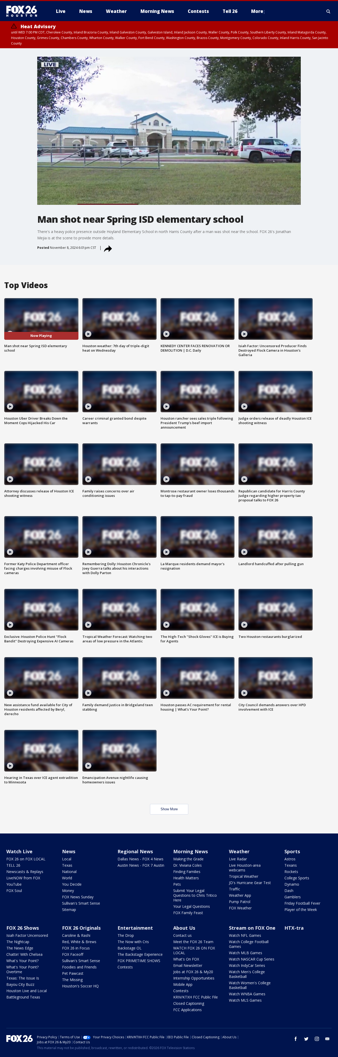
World (67, 877)
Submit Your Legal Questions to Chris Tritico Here (195, 895)
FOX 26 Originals (81, 928)
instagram (317, 1039)
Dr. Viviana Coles (187, 865)
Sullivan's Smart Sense (81, 903)
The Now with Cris (133, 941)
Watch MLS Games (245, 1000)
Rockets (291, 871)
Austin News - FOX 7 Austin (141, 865)
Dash (288, 890)
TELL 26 (13, 865)
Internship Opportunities (193, 978)
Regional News (135, 851)
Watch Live (19, 851)
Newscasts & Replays (24, 871)
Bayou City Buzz (20, 984)
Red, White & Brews (79, 941)
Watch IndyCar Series (247, 965)
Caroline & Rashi (76, 935)
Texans (290, 865)
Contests (125, 966)
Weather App (240, 895)
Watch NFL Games (245, 935)
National (69, 871)
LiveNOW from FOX (23, 877)
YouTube (14, 884)
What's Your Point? (22, 960)
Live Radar (238, 858)
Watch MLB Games (245, 952)
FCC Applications (187, 1009)
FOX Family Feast (188, 912)
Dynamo (291, 884)
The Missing (72, 979)
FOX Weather (240, 907)
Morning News (190, 851)
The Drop (126, 935)
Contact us (182, 935)
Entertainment (135, 928)
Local (66, 858)
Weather (239, 851)
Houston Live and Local (26, 990)
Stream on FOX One (252, 928)
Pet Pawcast (72, 973)
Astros (289, 858)
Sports (292, 851)
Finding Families (186, 871)
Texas (67, 865)
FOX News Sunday (77, 896)
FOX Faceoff (72, 954)
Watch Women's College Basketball (250, 985)
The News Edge (19, 948)
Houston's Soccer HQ (80, 985)
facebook (296, 1039)
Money (68, 890)
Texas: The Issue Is (22, 978)
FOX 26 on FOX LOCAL (25, 858)
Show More (169, 809)
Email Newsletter (187, 965)
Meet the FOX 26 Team (193, 941)
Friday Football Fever (302, 903)
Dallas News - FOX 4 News (140, 858)
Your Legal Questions (191, 906)
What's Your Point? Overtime (22, 969)
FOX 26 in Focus (76, 948)
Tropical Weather (243, 876)
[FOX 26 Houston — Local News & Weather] (23, 11)
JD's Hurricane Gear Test (250, 882)
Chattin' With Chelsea (24, 954)
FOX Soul (14, 890)
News (68, 851)
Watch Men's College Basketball (247, 974)
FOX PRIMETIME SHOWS (139, 960)
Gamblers (292, 896)
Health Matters (186, 877)
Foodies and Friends (79, 966)
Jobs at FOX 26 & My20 (193, 971)
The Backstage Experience (140, 954)
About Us (184, 928)
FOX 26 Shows (22, 928)
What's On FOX (186, 959)
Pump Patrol (239, 901)
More (257, 11)
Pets (177, 884)
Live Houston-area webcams (245, 867)
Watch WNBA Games (247, 993)
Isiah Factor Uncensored (27, 935)
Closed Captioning (188, 1003)
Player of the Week (300, 909)
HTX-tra (294, 928)
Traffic (234, 888)
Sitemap (69, 909)
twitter (306, 1039)
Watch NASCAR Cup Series (251, 959)
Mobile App (183, 984)
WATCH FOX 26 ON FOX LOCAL (194, 950)
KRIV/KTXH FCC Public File (195, 997)
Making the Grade (188, 858)
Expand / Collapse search (328, 11)
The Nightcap (17, 941)
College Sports (296, 877)
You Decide (72, 884)
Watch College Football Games (249, 944)
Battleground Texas (23, 997)
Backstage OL (130, 948)
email (327, 1039)
